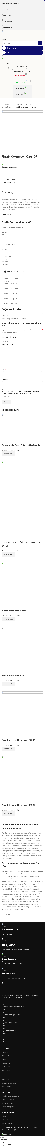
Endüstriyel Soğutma (9, 1083)
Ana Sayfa (6, 104)
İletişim (4, 1059)
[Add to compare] (4, 559)
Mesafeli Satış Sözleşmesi (11, 1096)
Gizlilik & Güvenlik (8, 1099)
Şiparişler (5, 1119)
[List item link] (22, 1024)
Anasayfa (5, 1052)
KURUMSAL (6, 1049)
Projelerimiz (19, 88)
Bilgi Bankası (6, 1070)
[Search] (40, 43)
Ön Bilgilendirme (7, 1103)
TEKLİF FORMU (19, 82)
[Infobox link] (22, 929)
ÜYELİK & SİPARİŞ (8, 1112)
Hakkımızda (6, 1056)
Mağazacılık (6, 1079)
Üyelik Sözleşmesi (8, 1107)
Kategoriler (7, 1076)
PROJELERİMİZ (20, 76)
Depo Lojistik (18, 104)
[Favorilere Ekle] (4, 538)
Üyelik (4, 1116)
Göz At (10, 559)
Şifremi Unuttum (7, 1123)
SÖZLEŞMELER (7, 1092)
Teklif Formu (19, 95)
